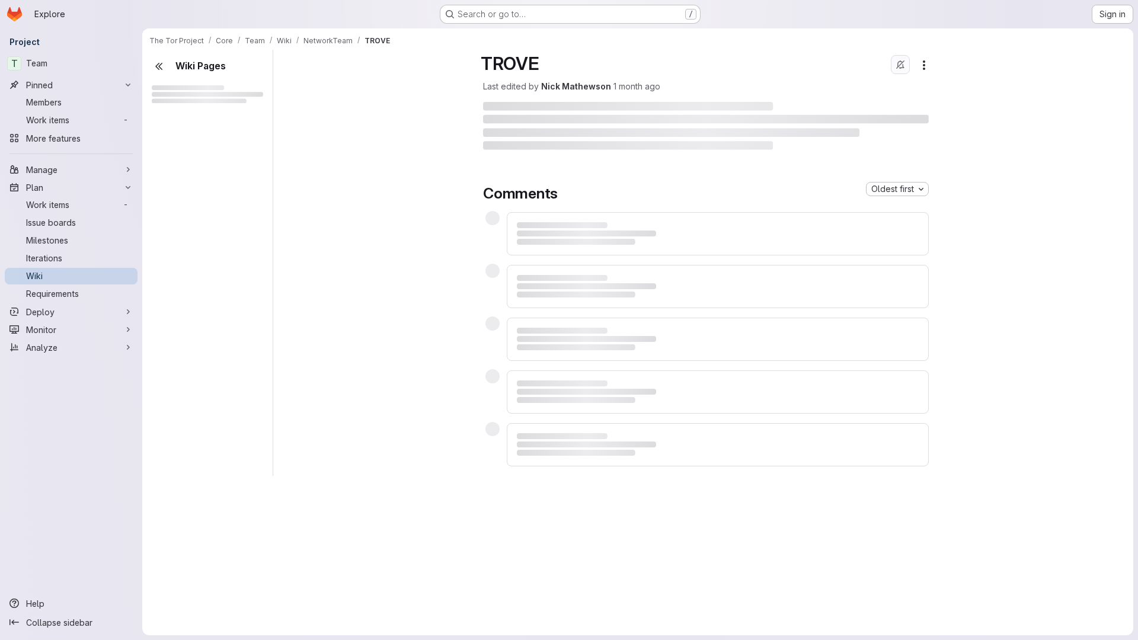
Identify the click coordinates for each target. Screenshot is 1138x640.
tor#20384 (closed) (583, 281)
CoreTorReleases (198, 622)
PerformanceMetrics (215, 407)
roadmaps (183, 290)
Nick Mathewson (576, 86)
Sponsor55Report (199, 525)
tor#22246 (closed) (583, 602)
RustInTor (182, 427)
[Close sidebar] (158, 66)
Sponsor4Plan (191, 486)
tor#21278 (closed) (582, 483)
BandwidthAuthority (201, 134)
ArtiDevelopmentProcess (203, 603)
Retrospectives (193, 231)
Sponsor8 (183, 505)
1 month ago (636, 86)
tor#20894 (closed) (584, 292)
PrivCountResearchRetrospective (209, 212)
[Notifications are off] (900, 64)
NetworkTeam (181, 583)
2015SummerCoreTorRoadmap (215, 329)
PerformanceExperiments (215, 388)
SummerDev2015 (206, 270)
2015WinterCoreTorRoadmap (215, 349)
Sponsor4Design (196, 466)
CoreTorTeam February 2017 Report (203, 173)
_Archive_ (172, 114)
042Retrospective (208, 251)
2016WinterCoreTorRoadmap (215, 368)
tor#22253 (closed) (583, 590)
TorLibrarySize (192, 544)
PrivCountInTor (192, 192)
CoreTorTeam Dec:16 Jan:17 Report (203, 153)
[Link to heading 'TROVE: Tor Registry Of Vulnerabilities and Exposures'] (825, 110)
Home (165, 564)
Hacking (189, 446)
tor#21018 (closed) (581, 376)
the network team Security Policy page (818, 170)
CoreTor (189, 310)
